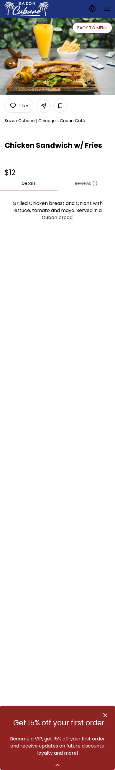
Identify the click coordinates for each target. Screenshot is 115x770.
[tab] (29, 183)
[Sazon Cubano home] (31, 8)
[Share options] (43, 105)
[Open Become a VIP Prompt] (57, 765)
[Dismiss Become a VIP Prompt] (105, 715)
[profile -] (92, 8)
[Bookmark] (60, 105)
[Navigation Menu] (107, 9)
